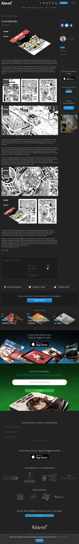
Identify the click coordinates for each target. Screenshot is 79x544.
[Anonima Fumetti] (20, 501)
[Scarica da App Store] (39, 457)
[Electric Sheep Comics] (49, 485)
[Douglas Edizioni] (69, 485)
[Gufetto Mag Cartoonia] (59, 501)
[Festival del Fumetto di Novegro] (46, 501)
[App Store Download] (68, 80)
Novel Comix (4, 16)
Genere (29, 271)
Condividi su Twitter (67, 25)
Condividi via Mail (71, 25)
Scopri (33, 275)
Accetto (39, 540)
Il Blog (9, 16)
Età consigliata (31, 266)
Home (24, 8)
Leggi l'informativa (63, 537)
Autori (47, 8)
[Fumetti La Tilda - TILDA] (66, 326)
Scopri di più (69, 108)
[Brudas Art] (10, 485)
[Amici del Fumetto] (33, 501)
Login (73, 3)
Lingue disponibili (31, 268)
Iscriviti (63, 3)
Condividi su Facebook (62, 25)
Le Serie (40, 8)
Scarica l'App (32, 8)
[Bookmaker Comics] (30, 485)
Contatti (53, 8)
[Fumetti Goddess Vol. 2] (13, 326)
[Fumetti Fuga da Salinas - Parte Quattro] (39, 326)
